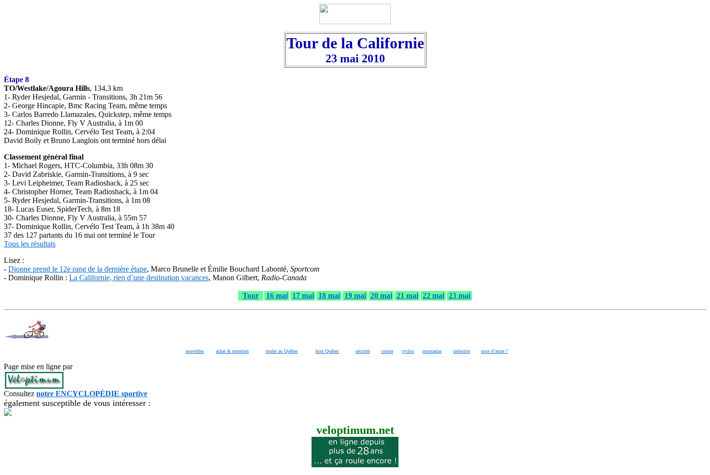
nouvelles (194, 351)
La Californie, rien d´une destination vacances (139, 277)
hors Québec (327, 351)
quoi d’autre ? (494, 351)
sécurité (362, 351)
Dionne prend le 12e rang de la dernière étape (77, 269)
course (387, 351)
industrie (461, 351)
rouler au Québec (282, 351)
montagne (432, 351)
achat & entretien (232, 351)
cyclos (408, 351)
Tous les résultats (30, 244)
